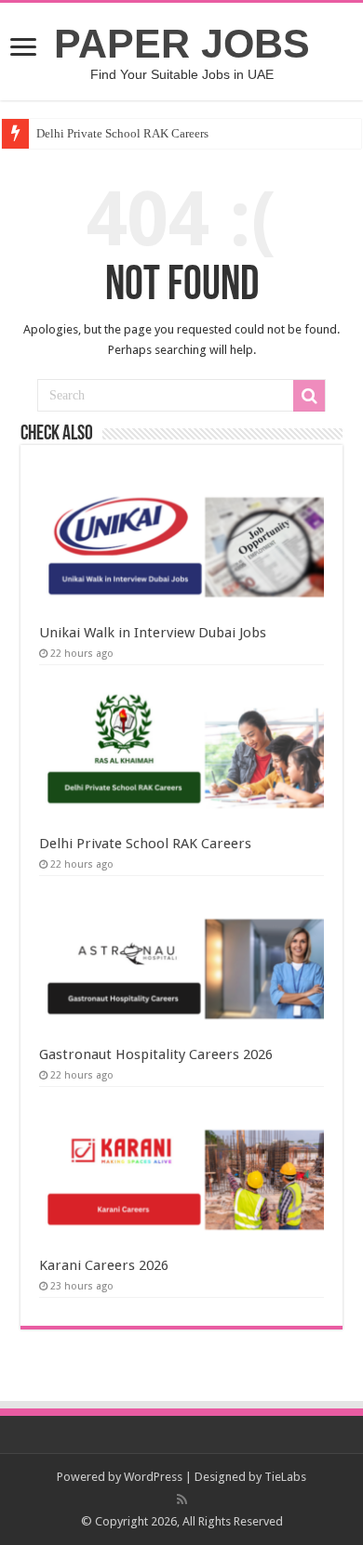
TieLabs (285, 1477)
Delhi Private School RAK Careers (122, 133)
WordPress (153, 1477)
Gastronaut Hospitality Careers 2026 (156, 1054)
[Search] (309, 396)
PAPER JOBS (182, 43)
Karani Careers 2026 (103, 1265)
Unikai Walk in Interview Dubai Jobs (152, 632)
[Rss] (182, 1499)
